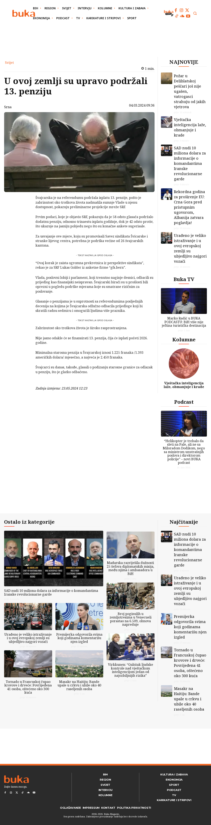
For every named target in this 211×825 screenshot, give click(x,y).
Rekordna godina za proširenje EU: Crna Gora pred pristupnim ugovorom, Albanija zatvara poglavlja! (189, 207)
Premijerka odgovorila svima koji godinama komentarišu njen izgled (79, 638)
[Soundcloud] (182, 16)
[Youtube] (188, 16)
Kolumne (184, 339)
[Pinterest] (25, 219)
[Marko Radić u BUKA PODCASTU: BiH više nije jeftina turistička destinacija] (184, 301)
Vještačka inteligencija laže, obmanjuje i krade (190, 127)
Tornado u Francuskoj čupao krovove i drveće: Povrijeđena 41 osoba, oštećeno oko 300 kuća (28, 687)
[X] (25, 209)
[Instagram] (181, 10)
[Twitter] (187, 10)
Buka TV (183, 279)
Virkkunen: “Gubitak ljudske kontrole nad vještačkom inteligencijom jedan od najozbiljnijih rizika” (130, 670)
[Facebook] (176, 10)
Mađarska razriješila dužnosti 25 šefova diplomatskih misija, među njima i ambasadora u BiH (130, 568)
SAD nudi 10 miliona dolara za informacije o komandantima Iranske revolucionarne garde (190, 163)
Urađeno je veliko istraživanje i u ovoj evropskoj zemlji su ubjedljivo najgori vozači (190, 248)
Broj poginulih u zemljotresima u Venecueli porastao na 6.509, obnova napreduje (130, 619)
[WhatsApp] (25, 228)
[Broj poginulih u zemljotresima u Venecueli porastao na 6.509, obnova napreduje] (131, 596)
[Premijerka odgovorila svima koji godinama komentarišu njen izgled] (79, 616)
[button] (195, 13)
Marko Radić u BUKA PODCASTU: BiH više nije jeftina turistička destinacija (184, 322)
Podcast (184, 401)
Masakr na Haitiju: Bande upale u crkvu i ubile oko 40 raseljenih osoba (79, 685)
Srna (8, 107)
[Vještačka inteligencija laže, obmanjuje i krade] (166, 122)
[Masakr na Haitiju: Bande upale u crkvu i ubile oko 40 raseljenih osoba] (79, 663)
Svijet (9, 62)
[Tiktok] (177, 16)
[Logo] (23, 13)
